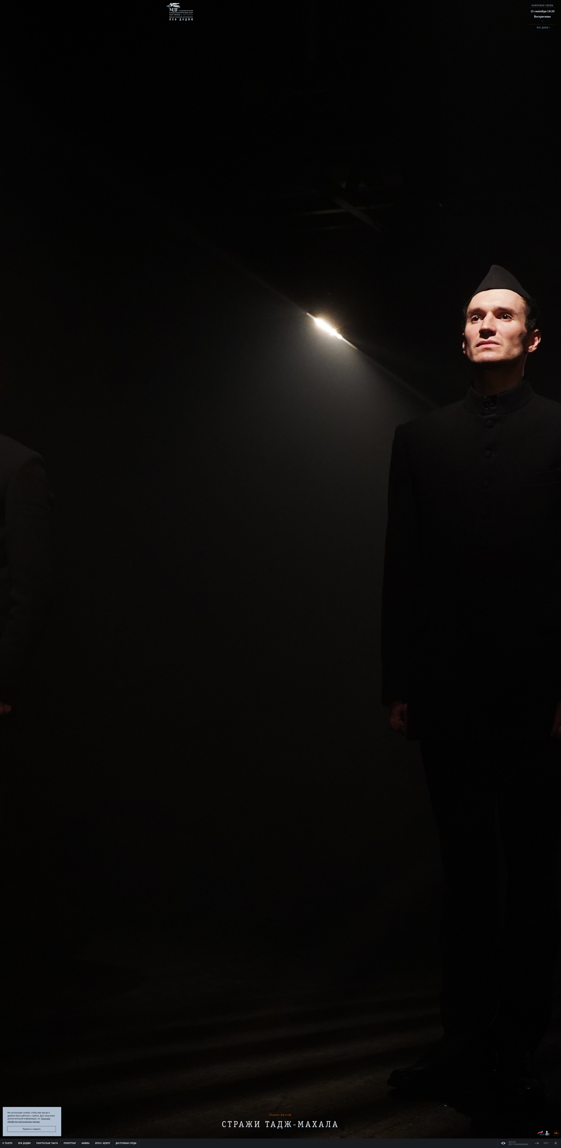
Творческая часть (47, 1143)
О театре (7, 1143)
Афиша (86, 1143)
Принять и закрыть (32, 1129)
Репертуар (70, 1143)
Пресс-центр (102, 1143)
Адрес (546, 1143)
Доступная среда (126, 1143)
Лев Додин (24, 1143)
